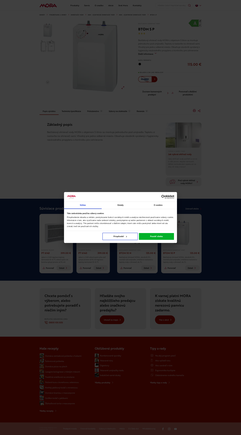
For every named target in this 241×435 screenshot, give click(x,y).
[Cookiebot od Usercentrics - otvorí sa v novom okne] (163, 197)
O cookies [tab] (158, 205)
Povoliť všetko (156, 236)
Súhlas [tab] (83, 205)
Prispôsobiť (118, 236)
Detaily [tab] (120, 205)
